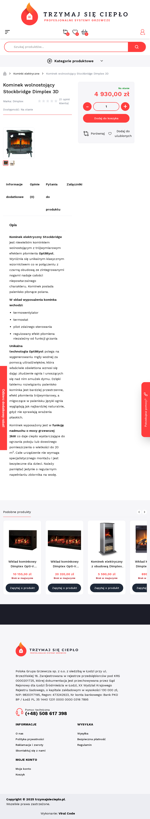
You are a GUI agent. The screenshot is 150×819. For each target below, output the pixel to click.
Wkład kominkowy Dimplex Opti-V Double (65, 566)
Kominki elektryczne (26, 73)
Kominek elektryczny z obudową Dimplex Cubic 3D (106, 566)
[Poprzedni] (139, 512)
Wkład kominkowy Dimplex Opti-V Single (22, 566)
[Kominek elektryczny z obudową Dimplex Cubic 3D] (106, 539)
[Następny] (144, 512)
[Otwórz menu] (7, 32)
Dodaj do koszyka (106, 118)
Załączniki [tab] (74, 184)
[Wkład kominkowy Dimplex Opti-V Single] (22, 539)
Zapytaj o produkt (22, 587)
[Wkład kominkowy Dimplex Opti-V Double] (64, 539)
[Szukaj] (137, 47)
